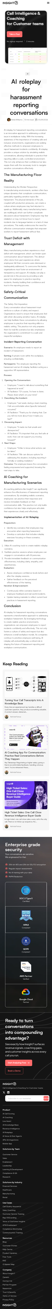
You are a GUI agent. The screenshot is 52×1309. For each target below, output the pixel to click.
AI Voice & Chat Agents (12, 1136)
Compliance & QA (10, 1173)
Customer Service (10, 1154)
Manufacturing (9, 1194)
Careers (6, 1277)
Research (6, 1177)
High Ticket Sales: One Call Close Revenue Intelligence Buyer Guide (23, 814)
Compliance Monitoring (12, 1229)
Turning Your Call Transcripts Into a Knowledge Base (24, 702)
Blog (4, 1242)
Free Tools (7, 1257)
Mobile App (7, 1143)
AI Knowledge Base (11, 1125)
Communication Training (13, 1233)
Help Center (7, 1249)
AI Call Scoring (9, 1114)
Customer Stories (10, 1246)
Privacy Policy (8, 1300)
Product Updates (10, 1253)
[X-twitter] (4, 1092)
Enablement (7, 1162)
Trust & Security (9, 1292)
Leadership (7, 1166)
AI (27, 74)
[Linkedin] (8, 1092)
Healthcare (7, 1190)
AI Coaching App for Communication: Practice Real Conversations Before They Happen (25, 755)
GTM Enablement (10, 1225)
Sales (5, 1158)
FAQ (4, 1260)
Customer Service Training (13, 1214)
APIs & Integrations (10, 1140)
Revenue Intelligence (11, 1129)
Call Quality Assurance (12, 1206)
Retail (5, 1197)
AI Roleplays (8, 1132)
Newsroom (7, 1288)
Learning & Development (13, 1169)
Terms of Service (9, 1296)
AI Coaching (8, 1117)
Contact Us (7, 1281)
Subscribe (46, 1098)
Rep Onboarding (9, 1218)
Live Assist (7, 1121)
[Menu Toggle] (48, 2)
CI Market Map (9, 1264)
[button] (14, 34)
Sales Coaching (9, 1210)
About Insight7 (9, 1273)
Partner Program (9, 1285)
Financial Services (10, 1186)
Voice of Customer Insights (14, 1221)
